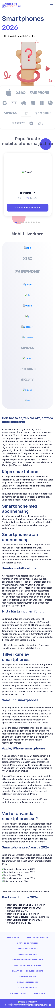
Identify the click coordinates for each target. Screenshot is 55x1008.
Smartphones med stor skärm (27, 965)
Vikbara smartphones (28, 948)
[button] (16, 222)
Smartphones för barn (37, 937)
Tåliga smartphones (27, 954)
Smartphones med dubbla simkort (27, 971)
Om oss (8, 1005)
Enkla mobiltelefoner (27, 982)
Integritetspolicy (20, 1005)
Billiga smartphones (27, 988)
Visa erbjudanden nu (27, 208)
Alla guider (39, 993)
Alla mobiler (13, 937)
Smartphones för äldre (27, 943)
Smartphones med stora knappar (27, 960)
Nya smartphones (18, 993)
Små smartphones (27, 976)
